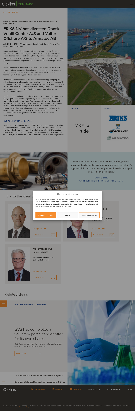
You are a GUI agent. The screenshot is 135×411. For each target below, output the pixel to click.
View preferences (89, 215)
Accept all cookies (46, 215)
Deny (67, 215)
